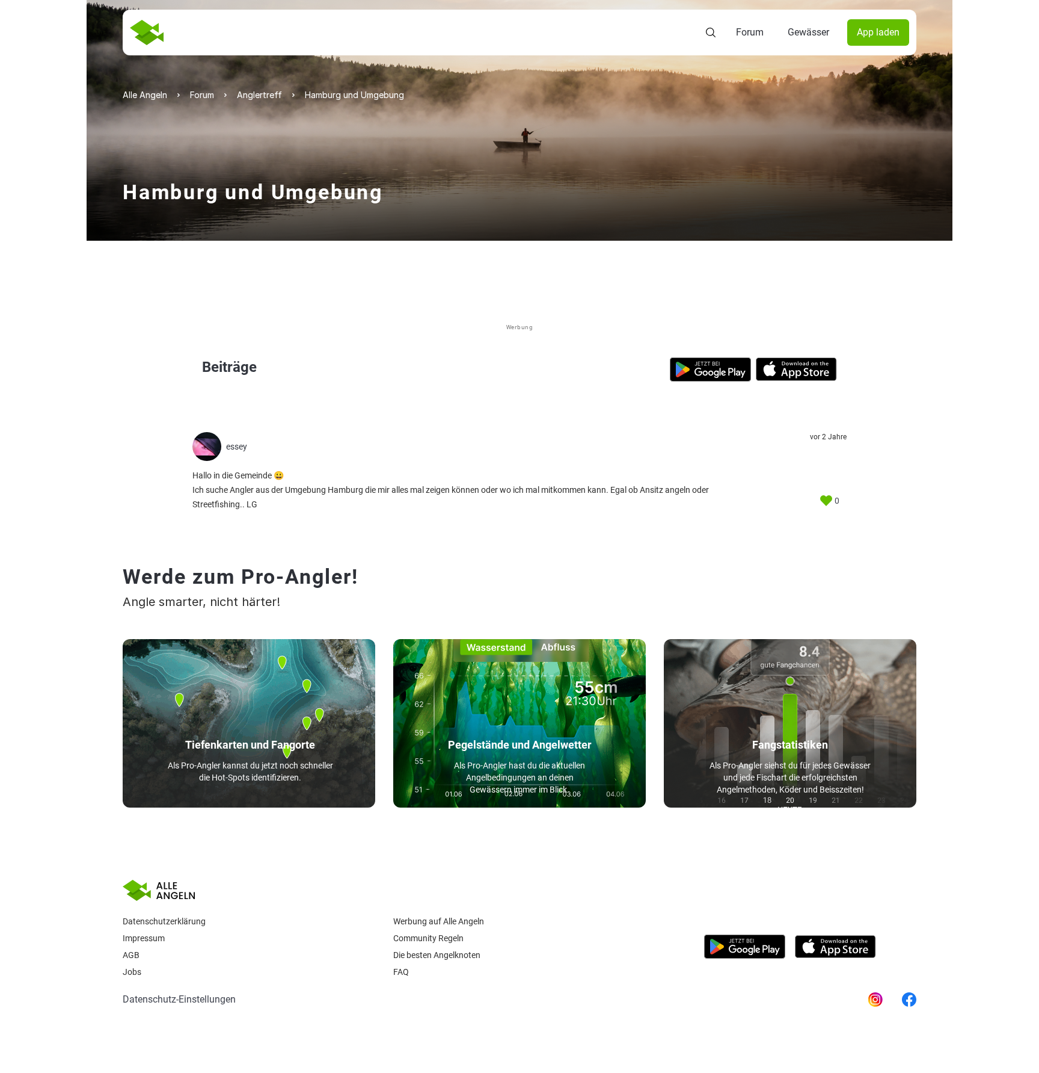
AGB (131, 955)
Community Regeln (428, 938)
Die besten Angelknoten (436, 955)
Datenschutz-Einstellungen (179, 999)
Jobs (132, 972)
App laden (878, 32)
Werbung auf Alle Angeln (438, 921)
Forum (750, 32)
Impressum (144, 938)
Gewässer (808, 32)
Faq (401, 972)
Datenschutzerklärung (164, 921)
